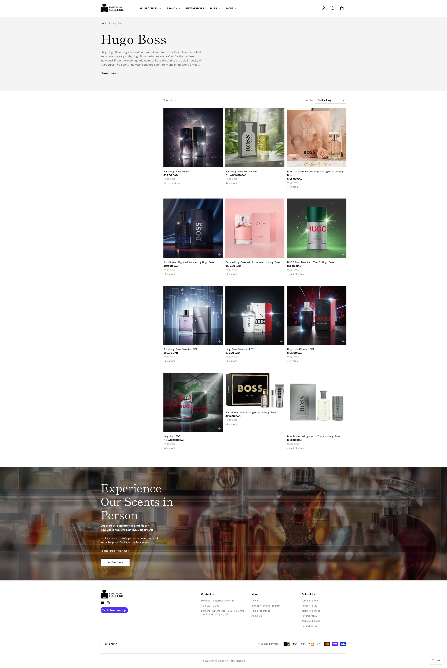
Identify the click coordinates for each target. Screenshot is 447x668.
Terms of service (311, 610)
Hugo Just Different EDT (300, 349)
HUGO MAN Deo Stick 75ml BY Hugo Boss (310, 262)
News (254, 600)
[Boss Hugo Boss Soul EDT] (193, 137)
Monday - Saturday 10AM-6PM (219, 600)
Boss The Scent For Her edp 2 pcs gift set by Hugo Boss (315, 173)
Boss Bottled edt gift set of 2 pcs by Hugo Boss (313, 436)
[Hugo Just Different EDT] (316, 315)
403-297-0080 (210, 605)
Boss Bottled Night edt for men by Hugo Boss (188, 262)
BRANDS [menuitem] (172, 8)
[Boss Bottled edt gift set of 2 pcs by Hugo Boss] (316, 402)
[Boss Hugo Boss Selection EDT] (193, 315)
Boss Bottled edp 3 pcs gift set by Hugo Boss (250, 412)
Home (104, 23)
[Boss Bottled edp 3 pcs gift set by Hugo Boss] (255, 390)
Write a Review (310, 600)
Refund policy (309, 625)
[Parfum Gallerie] (114, 594)
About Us (256, 615)
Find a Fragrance (260, 610)
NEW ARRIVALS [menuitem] (195, 8)
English (113, 643)
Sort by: (309, 100)
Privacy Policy (309, 605)
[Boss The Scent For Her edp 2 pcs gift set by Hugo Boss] (316, 137)
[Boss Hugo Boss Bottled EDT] (255, 137)
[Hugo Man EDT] (193, 402)
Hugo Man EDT (171, 436)
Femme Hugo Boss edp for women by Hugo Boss (252, 262)
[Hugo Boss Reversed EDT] (255, 315)
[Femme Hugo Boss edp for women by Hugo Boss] (255, 228)
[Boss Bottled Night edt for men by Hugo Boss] (193, 228)
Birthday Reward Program (265, 605)
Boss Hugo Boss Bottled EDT (241, 171)
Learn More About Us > (115, 551)
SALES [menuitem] (213, 8)
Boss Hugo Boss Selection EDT (180, 349)
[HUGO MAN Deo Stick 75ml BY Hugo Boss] (316, 228)
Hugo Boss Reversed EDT (239, 349)
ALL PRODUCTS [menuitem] (148, 8)
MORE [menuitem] (229, 8)
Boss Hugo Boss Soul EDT (177, 171)
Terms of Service (311, 620)
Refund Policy (309, 615)
